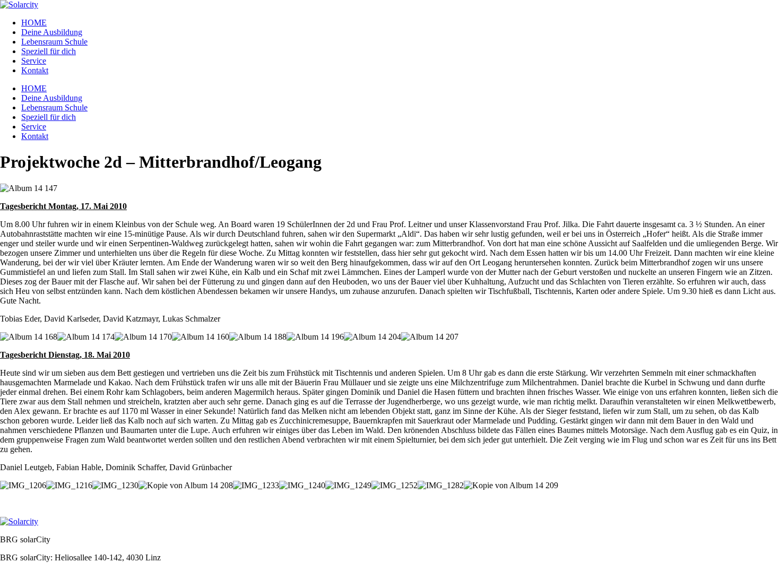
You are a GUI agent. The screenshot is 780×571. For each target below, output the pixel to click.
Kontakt (34, 70)
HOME (34, 22)
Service (33, 60)
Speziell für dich (48, 51)
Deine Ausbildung (51, 32)
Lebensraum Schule (54, 41)
